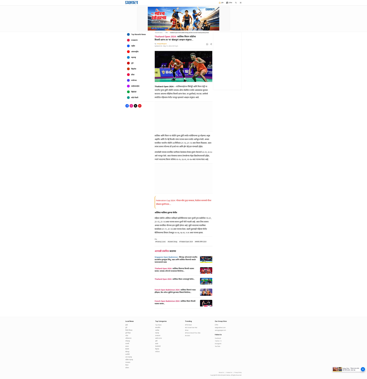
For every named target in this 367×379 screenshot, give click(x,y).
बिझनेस (157, 349)
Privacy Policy (238, 372)
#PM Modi (188, 325)
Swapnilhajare (162, 44)
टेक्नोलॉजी (158, 346)
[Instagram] (131, 106)
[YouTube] (139, 106)
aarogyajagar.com (220, 330)
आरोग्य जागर (158, 338)
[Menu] (240, 2)
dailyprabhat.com (220, 327)
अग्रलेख (157, 330)
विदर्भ (126, 365)
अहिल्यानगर (128, 338)
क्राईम (156, 343)
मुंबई (126, 325)
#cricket (187, 335)
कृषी (156, 341)
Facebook (218, 338)
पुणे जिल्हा (128, 333)
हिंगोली (127, 349)
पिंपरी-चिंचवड (128, 330)
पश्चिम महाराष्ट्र (129, 360)
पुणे (126, 327)
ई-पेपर (216, 325)
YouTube (217, 346)
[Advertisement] (183, 116)
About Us (221, 372)
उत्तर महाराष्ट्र (128, 357)
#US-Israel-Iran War (191, 327)
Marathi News (159, 32)
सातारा (127, 346)
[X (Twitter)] (135, 106)
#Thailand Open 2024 (186, 241)
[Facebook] (127, 106)
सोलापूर (127, 352)
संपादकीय (157, 327)
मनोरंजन (157, 352)
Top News (158, 325)
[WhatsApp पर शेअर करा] (207, 44)
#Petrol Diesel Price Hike (192, 333)
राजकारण (157, 335)
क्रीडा (167, 32)
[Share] (211, 44)
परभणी (127, 343)
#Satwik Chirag (172, 241)
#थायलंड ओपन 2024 (200, 241)
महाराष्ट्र (157, 333)
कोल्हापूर (127, 341)
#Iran (186, 330)
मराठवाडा (127, 362)
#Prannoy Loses (160, 241)
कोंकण (127, 368)
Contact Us (229, 372)
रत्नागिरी (127, 354)
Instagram (218, 343)
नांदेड (126, 335)
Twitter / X (218, 341)
